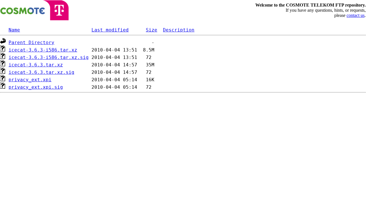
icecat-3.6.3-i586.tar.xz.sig (49, 57)
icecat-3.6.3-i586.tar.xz (43, 50)
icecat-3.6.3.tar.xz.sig (41, 72)
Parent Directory (31, 42)
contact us (356, 15)
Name (14, 30)
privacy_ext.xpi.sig (36, 87)
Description (178, 30)
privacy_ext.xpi (30, 79)
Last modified (110, 30)
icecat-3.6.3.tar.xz (36, 65)
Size (151, 30)
